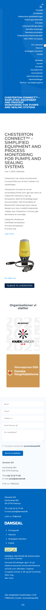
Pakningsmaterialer (34, 19)
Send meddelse (12, 453)
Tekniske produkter (34, 32)
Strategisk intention (34, 51)
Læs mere (9, 234)
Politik (40, 54)
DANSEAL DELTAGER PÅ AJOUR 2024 (22, 556)
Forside (39, 10)
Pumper (39, 23)
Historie (39, 48)
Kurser (40, 63)
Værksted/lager (36, 79)
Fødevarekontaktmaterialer (30, 35)
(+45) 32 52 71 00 (13, 475)
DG (23, 605)
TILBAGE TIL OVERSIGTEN (19, 285)
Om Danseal (37, 45)
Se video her (10, 278)
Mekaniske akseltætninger (30, 16)
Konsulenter (37, 73)
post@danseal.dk (17, 479)
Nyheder (39, 60)
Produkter (38, 13)
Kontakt (39, 66)
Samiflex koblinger (34, 29)
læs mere (9, 578)
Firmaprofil (13, 530)
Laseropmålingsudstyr (32, 26)
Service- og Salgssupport (31, 82)
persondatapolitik (32, 446)
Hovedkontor (37, 70)
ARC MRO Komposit (33, 39)
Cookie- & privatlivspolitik (26, 598)
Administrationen (35, 76)
